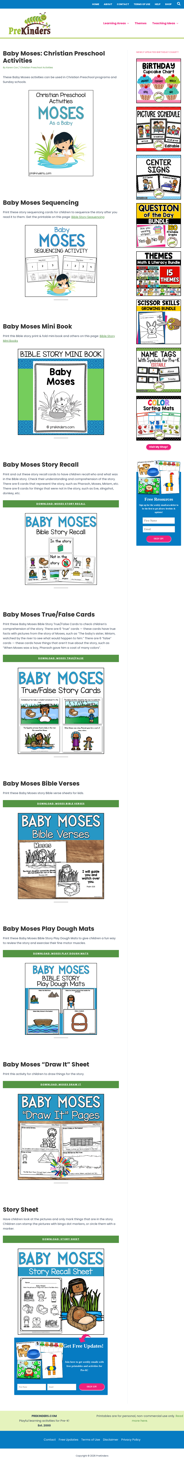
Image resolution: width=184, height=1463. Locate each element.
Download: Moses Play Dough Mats (61, 953)
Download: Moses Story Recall (61, 503)
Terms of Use (90, 1440)
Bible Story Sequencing (88, 217)
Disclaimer (110, 1440)
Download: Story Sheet (60, 1239)
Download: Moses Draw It (61, 1084)
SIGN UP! (92, 1386)
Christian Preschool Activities (36, 67)
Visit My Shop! (158, 447)
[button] (179, 4)
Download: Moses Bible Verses (61, 803)
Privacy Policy (130, 1440)
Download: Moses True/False (61, 658)
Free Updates (68, 1440)
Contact (50, 1440)
